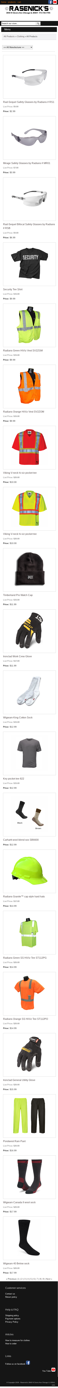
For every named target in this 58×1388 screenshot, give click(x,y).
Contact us (10, 1294)
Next (48, 1279)
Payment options (12, 1319)
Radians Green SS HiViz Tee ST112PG (25, 958)
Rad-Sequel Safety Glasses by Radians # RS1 (28, 102)
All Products (9, 36)
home (3, 2)
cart (19, 2)
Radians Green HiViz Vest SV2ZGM (23, 350)
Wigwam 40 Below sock (16, 1263)
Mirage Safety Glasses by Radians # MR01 (26, 163)
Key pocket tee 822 (13, 778)
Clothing (20, 36)
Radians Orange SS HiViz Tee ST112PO (25, 1019)
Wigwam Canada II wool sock (19, 1202)
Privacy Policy (11, 1322)
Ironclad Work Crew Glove (17, 656)
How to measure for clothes (17, 1340)
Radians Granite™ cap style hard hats (24, 896)
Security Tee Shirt (12, 289)
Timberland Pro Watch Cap (18, 595)
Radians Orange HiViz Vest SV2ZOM (23, 411)
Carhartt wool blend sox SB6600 (21, 840)
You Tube (46, 1371)
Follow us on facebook (15, 1364)
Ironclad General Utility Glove (19, 1080)
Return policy (11, 1297)
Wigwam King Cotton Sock (17, 717)
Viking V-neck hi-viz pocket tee (20, 473)
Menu (7, 29)
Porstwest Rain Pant (14, 1141)
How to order (11, 1343)
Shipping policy (12, 1315)
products (12, 2)
